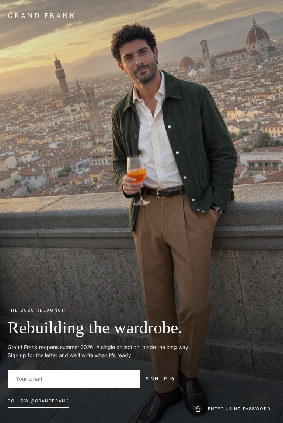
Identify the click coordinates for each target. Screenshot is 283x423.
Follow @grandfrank (38, 401)
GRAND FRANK (42, 15)
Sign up (156, 378)
